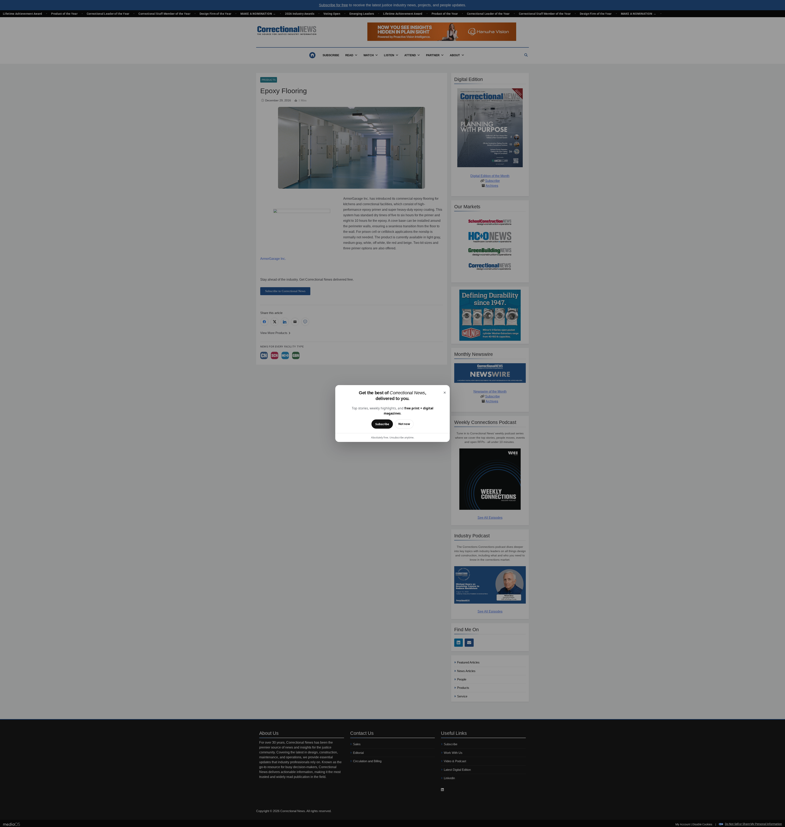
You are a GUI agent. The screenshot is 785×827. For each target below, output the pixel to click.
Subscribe (382, 424)
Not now (404, 424)
